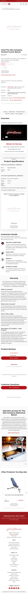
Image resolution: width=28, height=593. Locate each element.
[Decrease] (2, 67)
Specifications (12, 111)
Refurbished (9, 64)
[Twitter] (12, 588)
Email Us (9, 95)
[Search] (21, 4)
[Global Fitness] (5, 4)
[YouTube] (16, 588)
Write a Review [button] (14, 358)
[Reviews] (21, 54)
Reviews (12, 113)
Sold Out (14, 504)
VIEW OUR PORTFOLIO (13, 432)
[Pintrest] (18, 588)
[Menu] (26, 4)
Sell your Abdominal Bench (16, 100)
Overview (5, 111)
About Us (18, 1)
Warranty (7, 113)
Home (2, 8)
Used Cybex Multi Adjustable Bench (14, 495)
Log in (26, 1)
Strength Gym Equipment (9, 8)
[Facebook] (9, 588)
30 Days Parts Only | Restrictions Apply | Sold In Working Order (16, 93)
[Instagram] (14, 588)
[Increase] (6, 67)
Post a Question (19, 113)
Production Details (20, 111)
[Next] (25, 464)
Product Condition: (5, 61)
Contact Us (22, 1)
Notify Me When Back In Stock (8, 75)
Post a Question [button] (14, 387)
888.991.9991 (4, 1)
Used (3, 64)
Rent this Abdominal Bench (19, 97)
